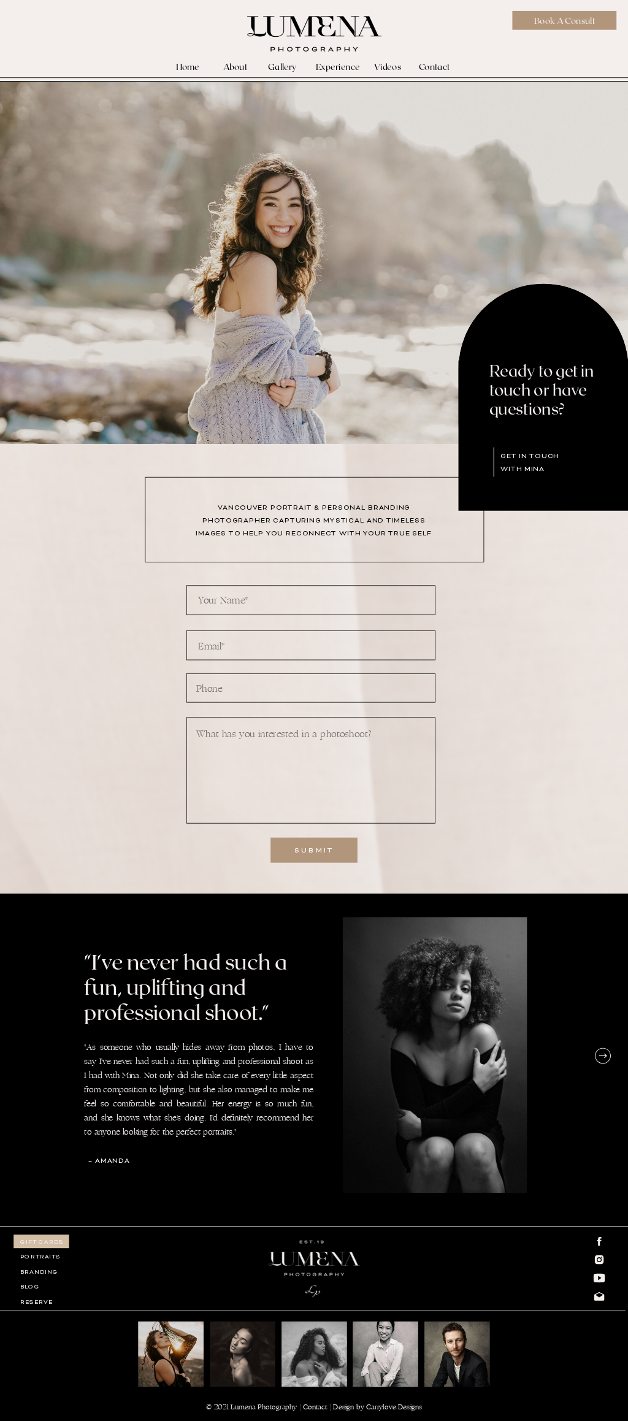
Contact (315, 1407)
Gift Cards (42, 1242)
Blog (29, 1287)
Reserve (36, 1302)
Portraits (40, 1257)
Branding (39, 1272)
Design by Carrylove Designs (377, 1407)
